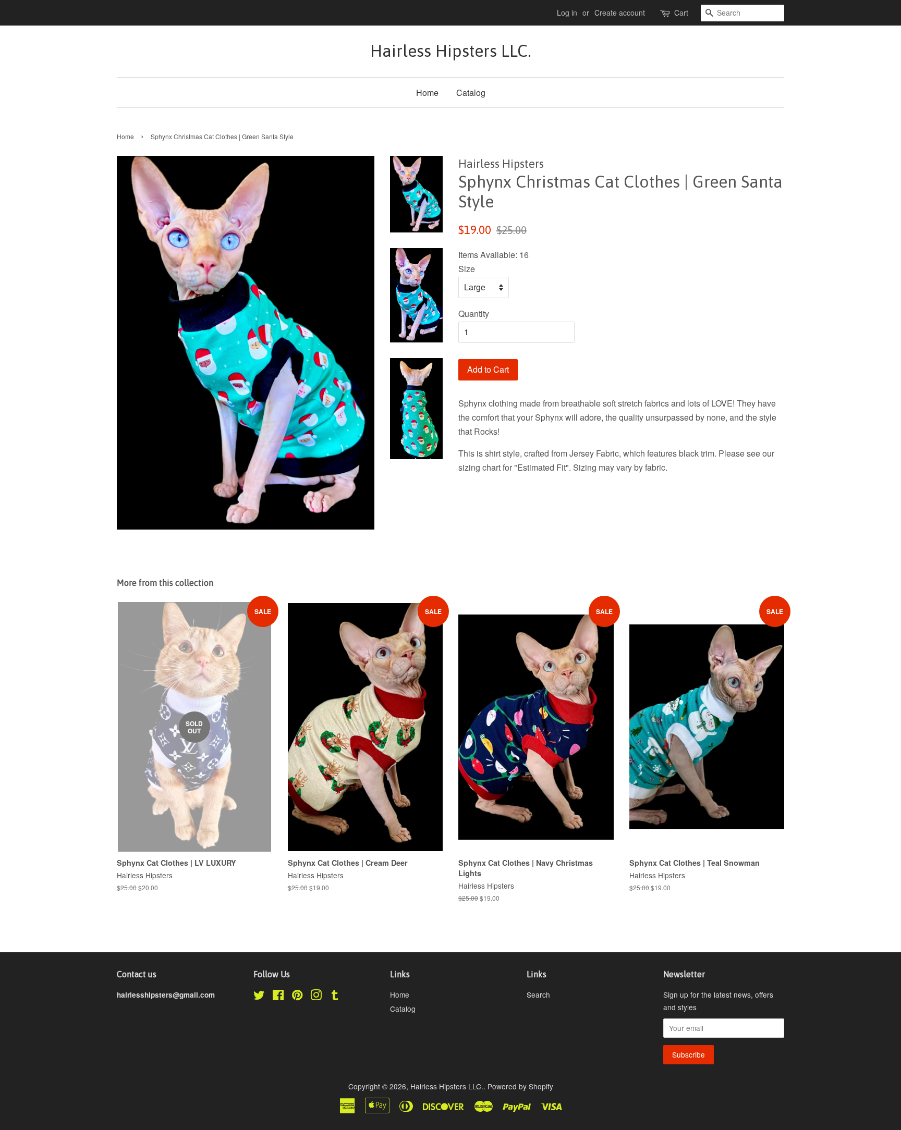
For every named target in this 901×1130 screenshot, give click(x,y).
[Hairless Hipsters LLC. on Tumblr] (334, 996)
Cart (681, 12)
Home (427, 93)
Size (466, 269)
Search (538, 994)
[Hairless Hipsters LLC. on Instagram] (316, 996)
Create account (619, 12)
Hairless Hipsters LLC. (450, 50)
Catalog (470, 93)
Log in (567, 12)
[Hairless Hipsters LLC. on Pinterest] (297, 996)
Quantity (473, 314)
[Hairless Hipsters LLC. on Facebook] (278, 996)
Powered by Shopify (520, 1086)
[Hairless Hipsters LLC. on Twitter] (259, 996)
